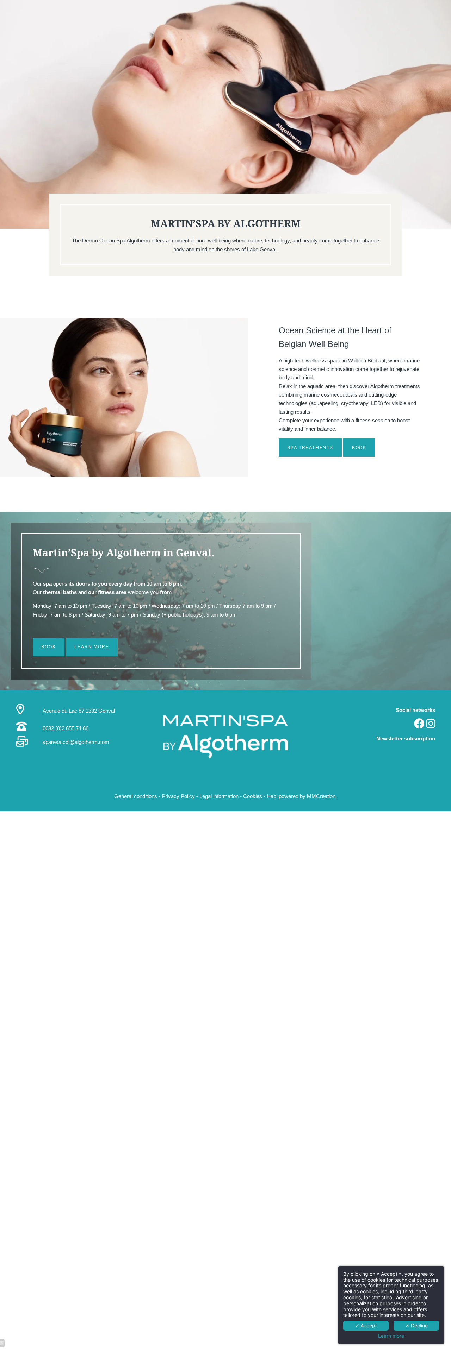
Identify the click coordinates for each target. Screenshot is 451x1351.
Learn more (391, 1336)
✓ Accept (366, 1325)
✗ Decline (416, 1325)
